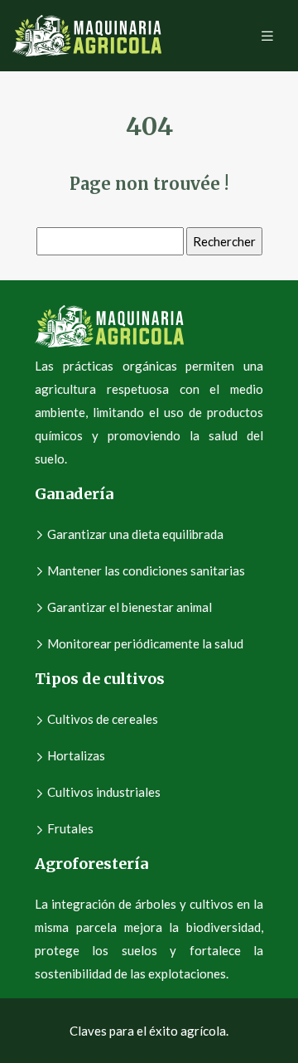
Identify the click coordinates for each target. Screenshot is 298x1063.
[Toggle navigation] (267, 36)
